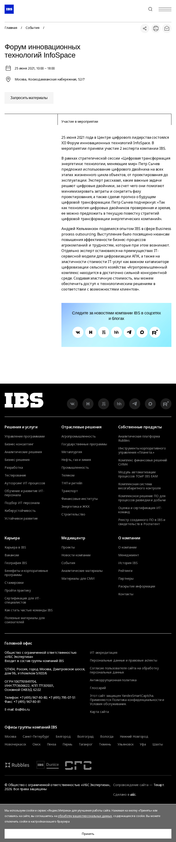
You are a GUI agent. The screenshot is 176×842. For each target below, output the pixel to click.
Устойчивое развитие (21, 518)
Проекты (68, 547)
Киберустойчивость (20, 511)
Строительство (73, 514)
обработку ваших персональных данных (85, 816)
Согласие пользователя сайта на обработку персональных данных (124, 670)
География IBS (16, 563)
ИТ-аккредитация (103, 652)
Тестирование (15, 475)
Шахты (157, 744)
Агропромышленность (78, 436)
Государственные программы (84, 444)
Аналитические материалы (82, 571)
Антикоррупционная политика (113, 680)
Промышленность (75, 467)
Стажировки (14, 583)
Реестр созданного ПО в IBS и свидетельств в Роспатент (141, 522)
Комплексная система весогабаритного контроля (139, 486)
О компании (127, 547)
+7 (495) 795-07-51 (62, 697)
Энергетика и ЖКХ (75, 506)
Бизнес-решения (17, 460)
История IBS (128, 563)
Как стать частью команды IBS (29, 610)
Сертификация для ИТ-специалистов (22, 600)
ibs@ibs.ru (22, 709)
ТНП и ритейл (71, 483)
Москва (10, 736)
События (32, 28)
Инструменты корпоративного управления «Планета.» (142, 450)
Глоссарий (98, 688)
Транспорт (69, 491)
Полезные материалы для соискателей (25, 620)
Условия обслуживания (108, 704)
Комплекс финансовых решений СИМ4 (142, 462)
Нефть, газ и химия (76, 460)
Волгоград (85, 736)
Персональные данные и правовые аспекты (123, 660)
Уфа (143, 744)
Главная (11, 28)
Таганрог (86, 744)
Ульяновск (126, 744)
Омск (36, 744)
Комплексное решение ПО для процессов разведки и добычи (142, 498)
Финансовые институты (79, 499)
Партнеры (126, 578)
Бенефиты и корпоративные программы (26, 573)
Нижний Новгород (134, 736)
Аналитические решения (23, 452)
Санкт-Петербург (36, 736)
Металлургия (71, 452)
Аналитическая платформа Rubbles (139, 438)
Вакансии (12, 555)
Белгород (63, 736)
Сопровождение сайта (130, 785)
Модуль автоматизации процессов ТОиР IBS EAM (138, 474)
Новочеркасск (15, 744)
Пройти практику (18, 590)
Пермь (67, 744)
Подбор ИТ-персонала (22, 503)
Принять (88, 834)
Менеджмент (128, 555)
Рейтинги (125, 571)
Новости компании (76, 555)
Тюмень (105, 744)
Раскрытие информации (136, 586)
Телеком (67, 475)
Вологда (106, 736)
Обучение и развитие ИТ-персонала (24, 493)
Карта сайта (99, 711)
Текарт (159, 785)
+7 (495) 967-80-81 (27, 701)
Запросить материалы (29, 98)
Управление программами (25, 436)
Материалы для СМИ (77, 578)
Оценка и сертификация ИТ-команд (140, 510)
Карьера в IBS (15, 547)
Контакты (125, 594)
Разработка (14, 467)
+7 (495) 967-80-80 (139, 9)
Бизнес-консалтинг (19, 444)
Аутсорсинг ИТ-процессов (25, 483)
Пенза (51, 744)
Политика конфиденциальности (136, 700)
